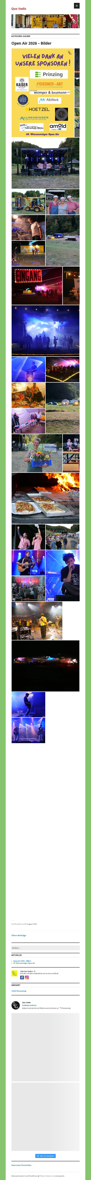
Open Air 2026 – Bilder (31, 43)
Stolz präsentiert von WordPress (24, 1176)
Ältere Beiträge (18, 935)
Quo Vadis (18, 9)
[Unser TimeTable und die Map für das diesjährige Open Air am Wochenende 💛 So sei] (45, 1047)
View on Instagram (47, 1156)
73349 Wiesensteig (18, 991)
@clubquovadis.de (29, 1005)
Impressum (16, 1165)
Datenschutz (26, 1165)
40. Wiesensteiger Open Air (24, 963)
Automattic (59, 1176)
